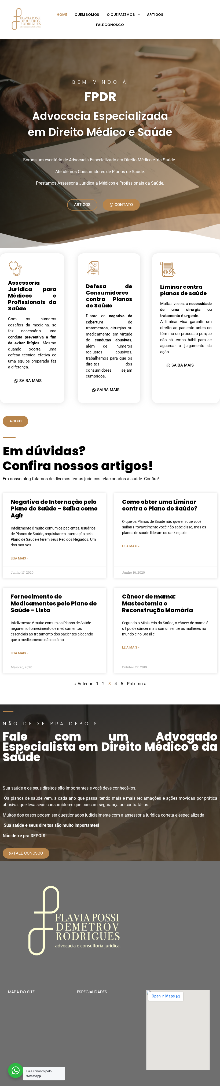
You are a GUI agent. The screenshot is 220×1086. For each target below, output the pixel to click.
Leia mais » (19, 558)
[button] (15, 421)
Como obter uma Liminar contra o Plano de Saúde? (159, 505)
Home (62, 14)
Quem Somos (87, 14)
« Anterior (83, 683)
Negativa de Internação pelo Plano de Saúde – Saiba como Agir (54, 508)
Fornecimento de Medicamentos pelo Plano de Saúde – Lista (54, 603)
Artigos (155, 14)
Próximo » (136, 683)
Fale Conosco (110, 24)
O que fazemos (121, 14)
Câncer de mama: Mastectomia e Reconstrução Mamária (157, 603)
